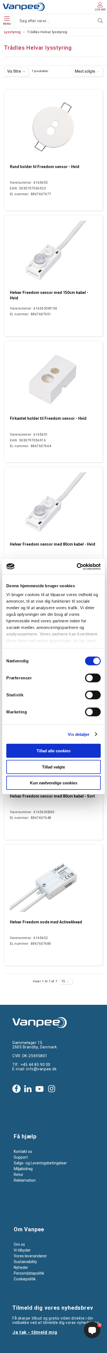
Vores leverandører (30, 1256)
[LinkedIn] (28, 1089)
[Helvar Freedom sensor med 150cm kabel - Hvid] (53, 253)
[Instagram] (52, 1089)
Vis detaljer (78, 734)
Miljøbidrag (23, 1169)
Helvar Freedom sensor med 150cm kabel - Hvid (49, 295)
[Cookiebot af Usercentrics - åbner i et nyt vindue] (77, 566)
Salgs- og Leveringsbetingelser (40, 1163)
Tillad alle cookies (53, 750)
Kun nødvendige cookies (53, 783)
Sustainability (25, 1262)
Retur (18, 1174)
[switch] (93, 678)
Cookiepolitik (25, 1279)
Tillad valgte (53, 766)
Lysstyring (12, 32)
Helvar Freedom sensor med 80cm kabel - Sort (52, 796)
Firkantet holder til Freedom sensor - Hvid (48, 418)
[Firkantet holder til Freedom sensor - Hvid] (53, 379)
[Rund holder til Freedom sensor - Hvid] (53, 127)
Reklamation (25, 1180)
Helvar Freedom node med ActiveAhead (46, 922)
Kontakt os (23, 1151)
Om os (19, 1244)
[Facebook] (16, 1089)
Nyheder (21, 1267)
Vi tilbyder (22, 1250)
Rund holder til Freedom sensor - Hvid (44, 166)
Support (21, 1157)
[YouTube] (39, 1089)
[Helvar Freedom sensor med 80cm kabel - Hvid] (53, 505)
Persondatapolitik (29, 1273)
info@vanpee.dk (41, 1069)
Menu (7, 23)
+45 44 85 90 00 (35, 1064)
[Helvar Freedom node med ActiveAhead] (53, 882)
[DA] (23, 7)
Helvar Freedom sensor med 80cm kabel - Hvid (52, 544)
